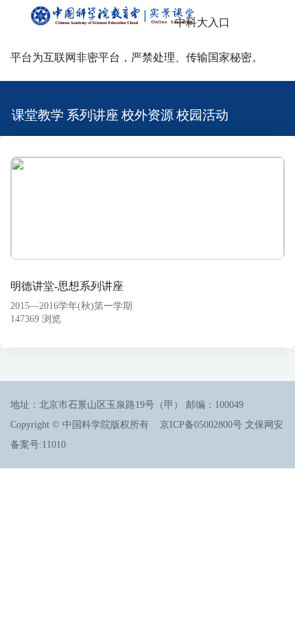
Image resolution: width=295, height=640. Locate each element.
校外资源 (147, 115)
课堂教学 (38, 115)
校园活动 (202, 115)
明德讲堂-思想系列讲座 (66, 286)
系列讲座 (93, 115)
